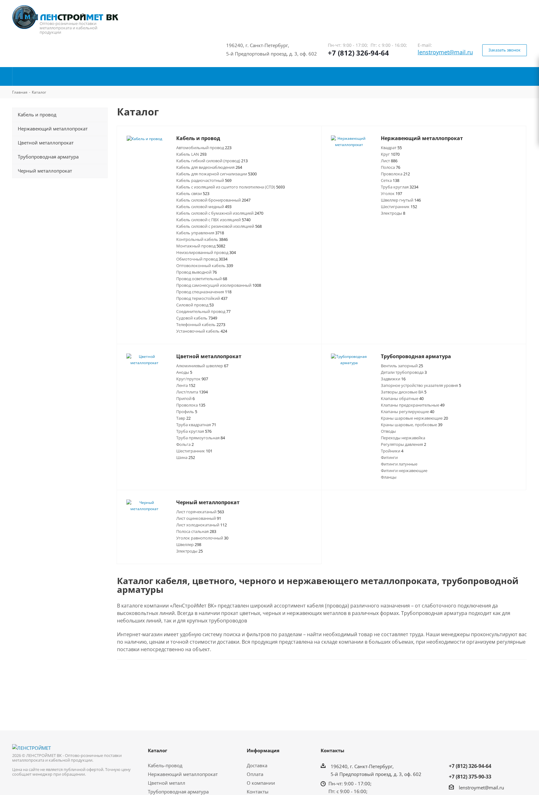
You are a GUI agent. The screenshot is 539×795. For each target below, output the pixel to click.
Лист (389, 160)
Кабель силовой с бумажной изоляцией (219, 213)
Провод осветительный (201, 278)
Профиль (186, 411)
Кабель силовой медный (203, 206)
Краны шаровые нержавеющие (414, 418)
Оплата (255, 774)
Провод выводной (196, 272)
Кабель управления (200, 233)
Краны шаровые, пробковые (411, 424)
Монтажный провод (200, 246)
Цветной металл (166, 783)
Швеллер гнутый (401, 200)
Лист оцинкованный (198, 518)
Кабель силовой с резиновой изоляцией (219, 226)
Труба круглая (399, 187)
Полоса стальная (196, 531)
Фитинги (389, 457)
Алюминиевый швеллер (202, 365)
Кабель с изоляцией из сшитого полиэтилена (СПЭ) (230, 187)
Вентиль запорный (402, 365)
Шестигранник (399, 206)
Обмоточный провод (201, 259)
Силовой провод (195, 305)
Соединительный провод (203, 311)
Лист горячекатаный (200, 512)
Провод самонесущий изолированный (218, 285)
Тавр (183, 418)
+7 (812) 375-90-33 (470, 776)
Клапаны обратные (402, 398)
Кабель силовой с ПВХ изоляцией (213, 219)
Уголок (391, 193)
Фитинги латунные (399, 464)
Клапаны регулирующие (407, 411)
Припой (185, 398)
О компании (261, 783)
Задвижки (393, 379)
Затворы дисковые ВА (403, 392)
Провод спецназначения (203, 292)
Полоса (390, 167)
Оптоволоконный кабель (204, 265)
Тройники (392, 451)
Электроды (393, 213)
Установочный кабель (201, 331)
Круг (390, 154)
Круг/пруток (192, 379)
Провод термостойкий (201, 298)
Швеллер (188, 544)
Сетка (390, 180)
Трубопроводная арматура (178, 791)
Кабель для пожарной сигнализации (216, 174)
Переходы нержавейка (403, 438)
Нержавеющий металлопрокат (183, 774)
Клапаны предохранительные (412, 405)
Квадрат (391, 147)
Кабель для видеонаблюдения (209, 167)
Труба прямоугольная (200, 438)
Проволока (395, 174)
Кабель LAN (191, 154)
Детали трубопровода (404, 372)
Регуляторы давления (403, 444)
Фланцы (388, 477)
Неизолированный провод (206, 252)
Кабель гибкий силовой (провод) (212, 160)
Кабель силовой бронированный (213, 200)
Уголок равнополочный (202, 538)
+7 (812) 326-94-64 (358, 52)
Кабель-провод (165, 765)
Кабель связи (192, 193)
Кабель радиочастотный (203, 180)
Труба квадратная (196, 424)
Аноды (184, 372)
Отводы (388, 431)
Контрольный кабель (202, 239)
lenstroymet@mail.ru (445, 52)
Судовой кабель (196, 318)
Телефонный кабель (200, 324)
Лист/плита (192, 392)
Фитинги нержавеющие (404, 470)
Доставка (257, 765)
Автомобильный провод (203, 147)
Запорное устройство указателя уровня (421, 385)
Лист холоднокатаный (201, 525)
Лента (185, 385)
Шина (185, 457)
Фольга (185, 444)
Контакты (258, 791)
